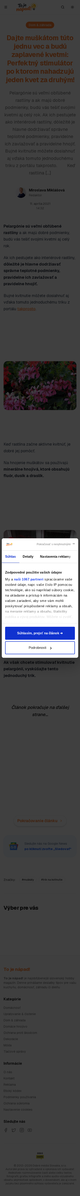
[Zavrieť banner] (56, 544)
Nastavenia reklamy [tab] (55, 556)
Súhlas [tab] (10, 556)
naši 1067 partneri (29, 579)
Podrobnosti (37, 647)
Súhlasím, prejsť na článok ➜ (40, 633)
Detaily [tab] (28, 556)
